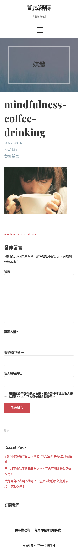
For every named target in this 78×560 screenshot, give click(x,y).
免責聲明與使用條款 (48, 530)
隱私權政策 (22, 530)
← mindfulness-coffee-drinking (19, 234)
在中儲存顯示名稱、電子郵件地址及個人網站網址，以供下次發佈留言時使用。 (41, 395)
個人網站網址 (13, 373)
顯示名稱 (11, 332)
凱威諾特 (39, 7)
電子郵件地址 (14, 352)
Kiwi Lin (10, 149)
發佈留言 (11, 156)
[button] (39, 30)
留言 (8, 271)
